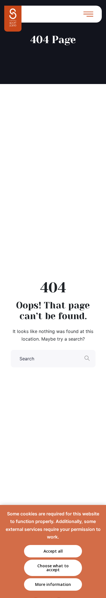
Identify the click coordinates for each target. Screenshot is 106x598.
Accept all (53, 551)
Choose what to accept (53, 567)
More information (53, 584)
